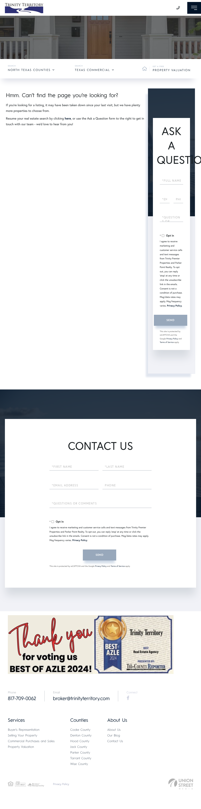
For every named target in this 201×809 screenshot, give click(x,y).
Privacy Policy (174, 305)
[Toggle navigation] (194, 8)
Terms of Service (167, 342)
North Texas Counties (29, 70)
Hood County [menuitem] (80, 741)
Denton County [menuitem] (81, 735)
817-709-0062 (22, 698)
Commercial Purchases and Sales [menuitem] (31, 741)
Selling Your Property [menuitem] (22, 735)
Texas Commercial (92, 70)
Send (170, 320)
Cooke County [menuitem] (80, 730)
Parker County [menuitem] (80, 752)
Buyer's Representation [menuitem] (23, 730)
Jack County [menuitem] (78, 747)
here (68, 118)
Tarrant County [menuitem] (80, 758)
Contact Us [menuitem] (115, 741)
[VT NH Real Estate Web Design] (180, 784)
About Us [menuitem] (114, 730)
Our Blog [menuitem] (113, 735)
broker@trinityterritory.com (81, 698)
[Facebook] (128, 698)
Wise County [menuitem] (79, 764)
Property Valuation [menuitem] (21, 747)
